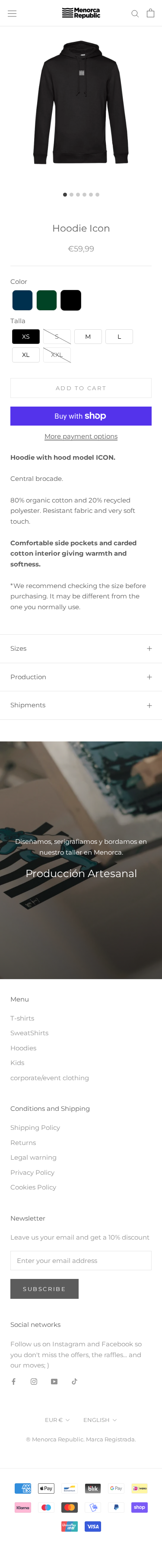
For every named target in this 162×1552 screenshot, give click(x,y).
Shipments (27, 705)
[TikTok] (74, 1381)
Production (28, 677)
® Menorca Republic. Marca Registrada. (81, 1439)
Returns (23, 1143)
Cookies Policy (33, 1187)
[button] (22, 300)
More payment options (81, 436)
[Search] (135, 13)
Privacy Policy (32, 1172)
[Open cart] (150, 13)
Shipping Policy (35, 1127)
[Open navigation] (12, 13)
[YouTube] (54, 1381)
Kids (17, 1063)
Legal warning (33, 1157)
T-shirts (22, 1018)
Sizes (18, 648)
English (96, 1419)
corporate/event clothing (49, 1078)
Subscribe (44, 1288)
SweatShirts (29, 1033)
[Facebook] (13, 1381)
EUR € (54, 1419)
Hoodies (23, 1048)
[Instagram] (34, 1381)
